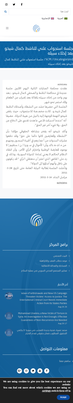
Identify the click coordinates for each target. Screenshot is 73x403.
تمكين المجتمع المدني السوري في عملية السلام (44, 271)
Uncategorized (63, 59)
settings (46, 391)
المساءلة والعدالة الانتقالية (54, 266)
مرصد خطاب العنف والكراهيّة (53, 261)
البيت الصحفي (60, 256)
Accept (63, 397)
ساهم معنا (64, 361)
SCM (48, 59)
